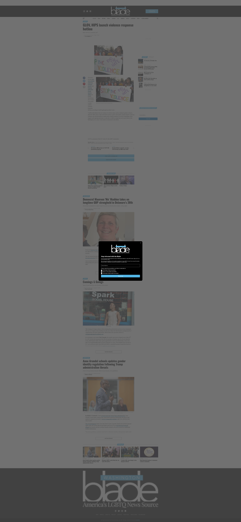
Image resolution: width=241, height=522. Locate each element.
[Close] (141, 243)
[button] (120, 271)
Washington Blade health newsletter (111, 273)
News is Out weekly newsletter (110, 271)
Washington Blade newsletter (109, 270)
